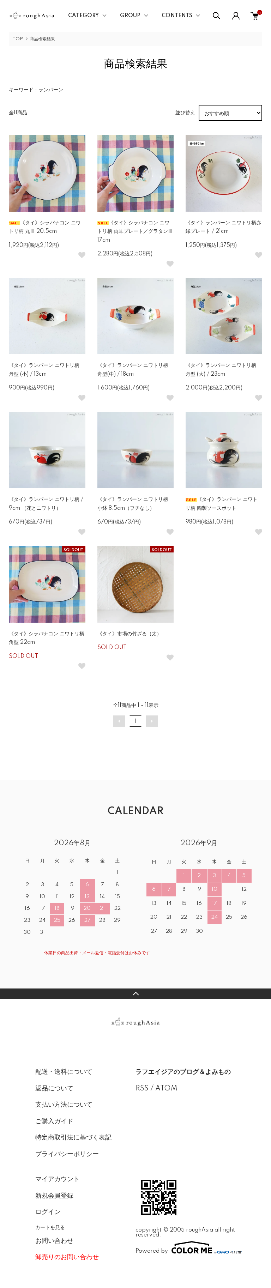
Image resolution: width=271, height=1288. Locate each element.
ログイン (48, 1212)
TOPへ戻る (135, 993)
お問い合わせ (54, 1241)
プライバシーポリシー (67, 1154)
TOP (17, 39)
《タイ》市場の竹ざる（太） (129, 634)
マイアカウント (57, 1179)
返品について (54, 1088)
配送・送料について (63, 1072)
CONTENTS (177, 16)
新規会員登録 (54, 1195)
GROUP (130, 16)
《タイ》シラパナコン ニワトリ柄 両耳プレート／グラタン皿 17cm (135, 231)
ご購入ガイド (54, 1121)
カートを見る (50, 1226)
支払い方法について (63, 1104)
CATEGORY (83, 16)
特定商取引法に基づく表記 (73, 1137)
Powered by (152, 1251)
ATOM (166, 1088)
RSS (142, 1088)
